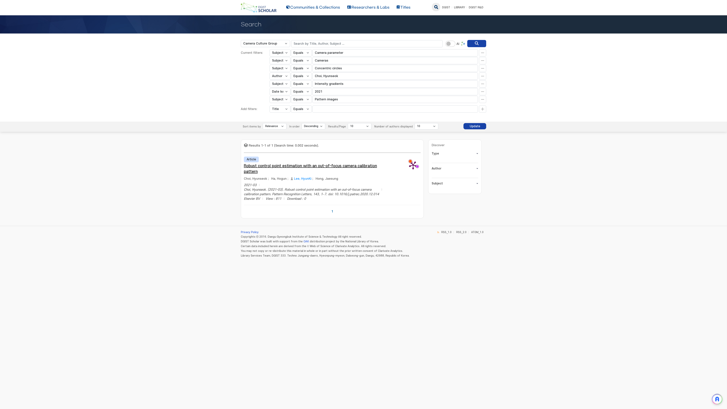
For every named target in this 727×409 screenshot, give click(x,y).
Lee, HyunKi (302, 178)
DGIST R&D (476, 7)
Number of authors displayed (393, 126)
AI (457, 44)
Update (475, 126)
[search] (476, 43)
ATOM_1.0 (477, 232)
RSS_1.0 (446, 232)
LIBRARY (459, 7)
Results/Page (337, 126)
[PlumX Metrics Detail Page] (413, 165)
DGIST (446, 7)
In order (294, 126)
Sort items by (252, 126)
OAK (306, 241)
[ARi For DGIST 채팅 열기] (717, 399)
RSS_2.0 (461, 232)
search (436, 7)
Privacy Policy (250, 232)
